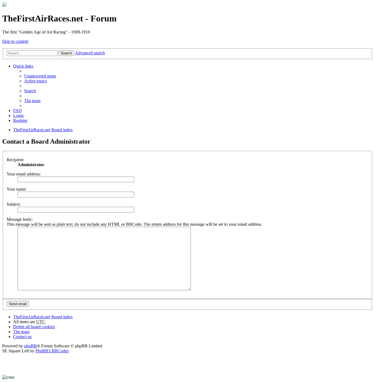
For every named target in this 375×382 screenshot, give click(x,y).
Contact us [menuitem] (22, 336)
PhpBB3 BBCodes (52, 350)
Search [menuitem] (30, 90)
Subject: (14, 204)
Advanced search (90, 53)
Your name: (17, 189)
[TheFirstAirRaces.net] (4, 5)
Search (66, 53)
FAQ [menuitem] (17, 110)
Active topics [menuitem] (35, 81)
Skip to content (15, 41)
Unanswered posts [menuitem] (40, 76)
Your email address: (24, 174)
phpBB (30, 346)
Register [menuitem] (20, 120)
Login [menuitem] (18, 115)
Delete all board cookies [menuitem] (34, 326)
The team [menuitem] (32, 100)
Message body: (20, 219)
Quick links (23, 66)
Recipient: (15, 159)
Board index (62, 316)
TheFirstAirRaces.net (31, 316)
